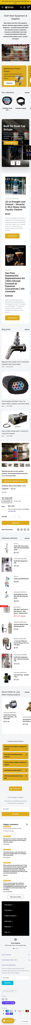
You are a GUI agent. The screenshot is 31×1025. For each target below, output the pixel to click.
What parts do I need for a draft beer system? (14, 748)
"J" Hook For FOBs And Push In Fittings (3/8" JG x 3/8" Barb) (21, 642)
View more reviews (15, 897)
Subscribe (15, 814)
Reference (7, 926)
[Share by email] (28, 529)
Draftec (4, 492)
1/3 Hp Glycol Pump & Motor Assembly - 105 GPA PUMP (10, 716)
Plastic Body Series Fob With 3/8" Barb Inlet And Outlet (21, 596)
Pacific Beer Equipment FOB (20, 562)
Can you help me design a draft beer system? (14, 763)
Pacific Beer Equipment (20, 558)
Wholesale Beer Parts (20, 592)
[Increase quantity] (19, 516)
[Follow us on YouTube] (6, 999)
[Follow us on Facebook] (3, 999)
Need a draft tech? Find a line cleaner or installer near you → (15, 2)
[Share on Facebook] (18, 529)
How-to (7, 932)
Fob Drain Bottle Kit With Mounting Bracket (21, 625)
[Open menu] (2, 7)
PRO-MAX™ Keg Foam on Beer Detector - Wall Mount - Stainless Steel (21, 611)
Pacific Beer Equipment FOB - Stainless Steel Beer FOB (21, 658)
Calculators (8, 905)
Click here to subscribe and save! (14, 481)
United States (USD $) (8, 991)
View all (27, 92)
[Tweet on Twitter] (25, 529)
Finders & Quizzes (10, 916)
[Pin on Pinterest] (21, 529)
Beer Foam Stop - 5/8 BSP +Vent (21, 675)
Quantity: (4, 516)
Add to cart (15, 523)
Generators (8, 921)
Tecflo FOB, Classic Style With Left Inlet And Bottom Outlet (21, 547)
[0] (28, 7)
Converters (8, 910)
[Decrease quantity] (10, 516)
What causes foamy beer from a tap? (13, 777)
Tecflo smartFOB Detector (21, 578)
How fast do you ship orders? (13, 770)
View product (12, 236)
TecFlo (16, 543)
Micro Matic (17, 607)
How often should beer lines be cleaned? (13, 755)
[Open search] (21, 7)
